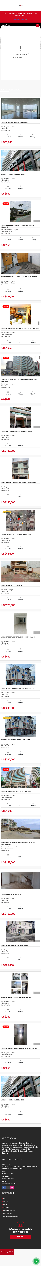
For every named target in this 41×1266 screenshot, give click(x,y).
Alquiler (5, 1204)
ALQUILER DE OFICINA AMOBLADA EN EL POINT (16, 997)
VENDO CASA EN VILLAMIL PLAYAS (12, 585)
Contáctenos (7, 1213)
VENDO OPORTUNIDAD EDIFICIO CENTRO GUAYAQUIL (18, 483)
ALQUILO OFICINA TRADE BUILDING (13, 174)
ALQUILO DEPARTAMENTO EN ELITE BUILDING (16, 791)
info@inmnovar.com (9, 1183)
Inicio (5, 1198)
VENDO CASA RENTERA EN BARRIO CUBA (14, 945)
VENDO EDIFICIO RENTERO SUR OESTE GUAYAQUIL (17, 688)
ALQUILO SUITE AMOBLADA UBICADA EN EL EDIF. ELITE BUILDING (19, 380)
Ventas (5, 1201)
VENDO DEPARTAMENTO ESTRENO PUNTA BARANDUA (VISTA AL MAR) (18, 843)
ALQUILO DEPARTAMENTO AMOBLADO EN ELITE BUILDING (20, 328)
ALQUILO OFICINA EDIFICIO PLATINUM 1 (14, 122)
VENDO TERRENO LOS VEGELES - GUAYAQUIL (16, 534)
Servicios (6, 1207)
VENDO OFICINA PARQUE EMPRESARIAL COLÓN (16, 431)
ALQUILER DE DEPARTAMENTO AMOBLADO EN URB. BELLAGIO (18, 226)
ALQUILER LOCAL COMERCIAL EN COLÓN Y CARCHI (18, 637)
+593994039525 (13, 13)
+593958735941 (28, 13)
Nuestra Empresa (9, 1210)
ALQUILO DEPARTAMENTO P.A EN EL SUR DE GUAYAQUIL (19, 1048)
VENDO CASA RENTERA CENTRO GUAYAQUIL (16, 740)
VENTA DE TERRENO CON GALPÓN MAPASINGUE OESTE (19, 277)
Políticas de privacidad (10, 1216)
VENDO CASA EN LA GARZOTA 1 (11, 894)
